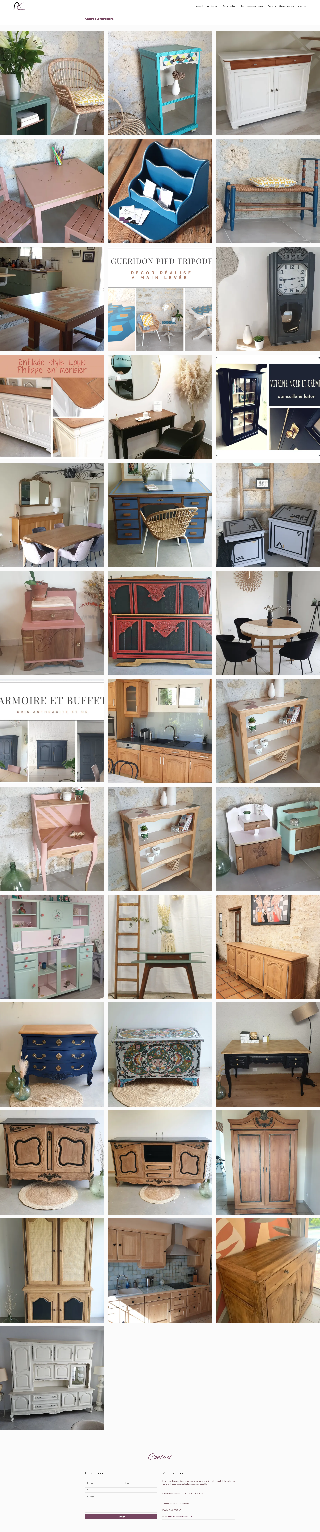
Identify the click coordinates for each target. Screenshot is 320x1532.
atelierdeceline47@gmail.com (180, 1516)
